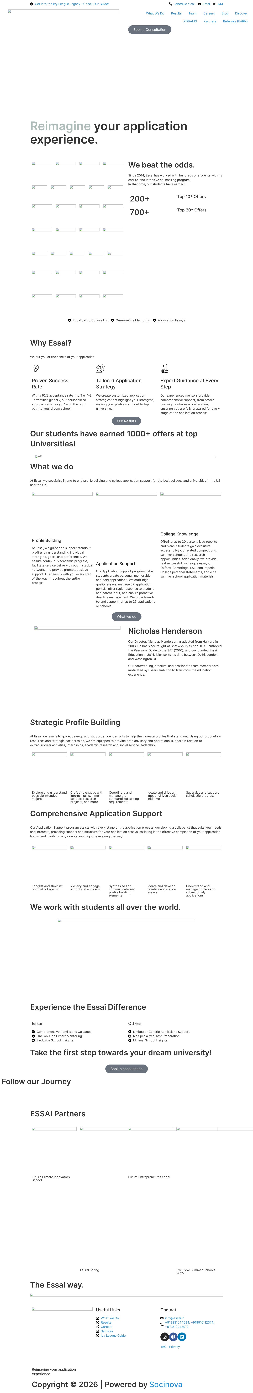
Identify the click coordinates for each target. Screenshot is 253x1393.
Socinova (165, 1384)
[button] (37, 457)
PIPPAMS (190, 21)
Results (176, 13)
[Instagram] (164, 1337)
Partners (210, 21)
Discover (241, 13)
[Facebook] (173, 1337)
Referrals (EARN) (235, 21)
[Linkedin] (182, 1337)
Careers (209, 13)
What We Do (155, 13)
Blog (225, 13)
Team (192, 13)
